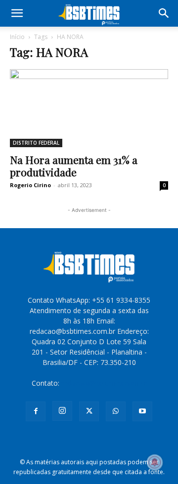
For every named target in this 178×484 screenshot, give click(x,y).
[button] (17, 13)
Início (17, 37)
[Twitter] (89, 411)
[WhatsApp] (116, 411)
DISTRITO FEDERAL (36, 142)
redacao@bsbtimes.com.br (104, 383)
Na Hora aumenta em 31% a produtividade (73, 166)
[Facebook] (35, 411)
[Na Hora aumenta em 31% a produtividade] (89, 108)
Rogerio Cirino (30, 185)
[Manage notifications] (155, 462)
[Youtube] (142, 411)
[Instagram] (62, 411)
